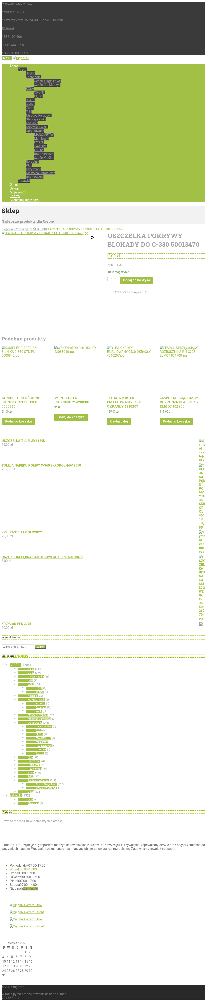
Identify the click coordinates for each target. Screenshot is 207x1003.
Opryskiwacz (35, 131)
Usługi (14, 188)
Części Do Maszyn (47, 85)
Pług (29, 165)
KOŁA (30, 89)
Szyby (30, 73)
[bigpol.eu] (21, 58)
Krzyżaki (40, 703)
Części (22, 69)
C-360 (30, 104)
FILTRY (39, 150)
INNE (30, 680)
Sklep (14, 65)
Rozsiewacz (34, 177)
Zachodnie (33, 77)
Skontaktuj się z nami (24, 200)
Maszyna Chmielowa (40, 173)
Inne (30, 799)
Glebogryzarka (36, 119)
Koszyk (15, 196)
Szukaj (40, 646)
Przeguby (41, 707)
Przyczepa (33, 169)
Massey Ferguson (39, 115)
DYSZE (39, 142)
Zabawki (24, 181)
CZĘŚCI (15, 665)
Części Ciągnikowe (47, 81)
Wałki (39, 711)
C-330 (30, 100)
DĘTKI (38, 96)
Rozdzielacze (44, 154)
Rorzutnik (32, 161)
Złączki (40, 753)
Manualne (33, 803)
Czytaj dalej (119, 421)
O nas (14, 184)
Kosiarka (32, 123)
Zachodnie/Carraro (38, 780)
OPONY (39, 92)
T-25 (29, 112)
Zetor (30, 108)
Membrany (41, 138)
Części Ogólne (44, 158)
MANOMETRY (44, 135)
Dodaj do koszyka (136, 280)
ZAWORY (40, 146)
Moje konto (17, 192)
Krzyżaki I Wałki (37, 127)
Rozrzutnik (34, 765)
